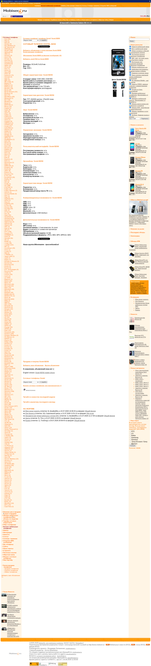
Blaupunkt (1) (9, 98)
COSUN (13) (9, 124)
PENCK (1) (8, 338)
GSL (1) (7, 210)
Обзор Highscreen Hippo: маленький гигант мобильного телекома (138, 247)
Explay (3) (8, 179)
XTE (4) (7, 488)
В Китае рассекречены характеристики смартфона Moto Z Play (138, 329)
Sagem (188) (9, 366)
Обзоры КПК (135, 241)
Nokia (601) (8, 314)
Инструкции (70, 5)
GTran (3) (8, 212)
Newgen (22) (9, 309)
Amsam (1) (8, 59)
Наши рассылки (136, 45)
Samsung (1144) (10, 368)
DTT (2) (7, 156)
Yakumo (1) (8, 490)
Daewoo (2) (8, 129)
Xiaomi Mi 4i (139, 184)
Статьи (84, 5)
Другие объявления (52, 365)
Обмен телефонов (11, 572)
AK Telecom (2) (9, 47)
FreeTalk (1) (8, 187)
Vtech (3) (7, 468)
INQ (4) (7, 253)
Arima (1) (8, 70)
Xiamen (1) (8, 480)
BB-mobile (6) (9, 82)
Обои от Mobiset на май (139, 200)
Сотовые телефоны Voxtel (34, 378)
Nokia (133, 435)
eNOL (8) (7, 171)
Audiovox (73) (9, 75)
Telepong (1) (9, 424)
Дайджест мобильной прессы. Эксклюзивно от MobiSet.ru (137, 100)
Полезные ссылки (9, 552)
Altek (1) (7, 54)
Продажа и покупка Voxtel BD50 (36, 361)
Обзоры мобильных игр (139, 67)
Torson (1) (8, 439)
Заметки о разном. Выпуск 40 (141, 389)
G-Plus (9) (8, 205)
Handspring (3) (9, 218)
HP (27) (7, 230)
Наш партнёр (8, 560)
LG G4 (137, 143)
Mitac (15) (8, 287)
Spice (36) (8, 411)
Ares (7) (7, 68)
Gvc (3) (7, 213)
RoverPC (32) (9, 363)
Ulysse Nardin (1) (10, 452)
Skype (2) (8, 398)
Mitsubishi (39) (9, 289)
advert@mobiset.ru (73, 658)
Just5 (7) (7, 258)
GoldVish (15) (9, 203)
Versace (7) (8, 460)
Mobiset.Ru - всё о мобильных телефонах (51, 643)
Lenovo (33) (8, 274)
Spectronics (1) (9, 409)
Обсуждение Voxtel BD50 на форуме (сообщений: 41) (42, 55)
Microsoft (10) (9, 286)
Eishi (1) (7, 161)
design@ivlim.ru (61, 656)
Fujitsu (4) (8, 189)
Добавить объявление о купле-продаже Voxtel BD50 (42, 50)
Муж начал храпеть (32, 411)
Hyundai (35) (9, 238)
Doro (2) (7, 152)
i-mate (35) (8, 243)
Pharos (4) (8, 340)
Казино (28, 420)
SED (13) (7, 376)
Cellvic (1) (8, 115)
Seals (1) (7, 373)
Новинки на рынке (137, 229)
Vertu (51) (8, 462)
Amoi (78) (8, 57)
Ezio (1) (7, 180)
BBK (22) (7, 80)
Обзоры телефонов (44, 20)
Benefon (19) (9, 88)
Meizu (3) (8, 282)
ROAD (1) (8, 360)
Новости (78, 5)
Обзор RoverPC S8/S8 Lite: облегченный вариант (142, 268)
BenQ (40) (8, 90)
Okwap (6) (8, 319)
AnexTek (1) (8, 60)
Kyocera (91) (9, 271)
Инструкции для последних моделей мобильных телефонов (137, 63)
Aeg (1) (7, 40)
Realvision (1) (9, 358)
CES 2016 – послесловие (139, 392)
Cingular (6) (8, 121)
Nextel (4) (8, 310)
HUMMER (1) (9, 235)
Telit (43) (7, 426)
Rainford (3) (8, 357)
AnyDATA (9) (9, 64)
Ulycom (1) (8, 450)
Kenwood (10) (9, 264)
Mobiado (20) (9, 292)
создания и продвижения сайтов (46, 656)
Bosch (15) (8, 106)
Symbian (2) (8, 416)
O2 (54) (7, 317)
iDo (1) (7, 240)
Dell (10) (7, 141)
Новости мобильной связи (140, 47)
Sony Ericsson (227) (11, 406)
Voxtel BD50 (55, 38)
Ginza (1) (8, 200)
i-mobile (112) (9, 245)
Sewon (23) (8, 385)
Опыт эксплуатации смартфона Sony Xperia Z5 (141, 372)
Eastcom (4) (8, 159)
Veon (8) (7, 457)
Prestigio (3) (8, 348)
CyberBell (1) (9, 128)
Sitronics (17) (9, 394)
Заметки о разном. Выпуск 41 (141, 376)
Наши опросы (86, 20)
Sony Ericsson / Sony (139, 442)
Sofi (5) (7, 401)
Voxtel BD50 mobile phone (45, 373)
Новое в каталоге (137, 125)
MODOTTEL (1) (10, 296)
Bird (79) (7, 95)
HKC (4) (7, 226)
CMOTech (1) (9, 123)
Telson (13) (8, 427)
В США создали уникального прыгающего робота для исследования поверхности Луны (14, 608)
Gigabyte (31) (9, 199)
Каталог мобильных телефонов (51, 5)
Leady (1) (8, 273)
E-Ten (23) (8, 175)
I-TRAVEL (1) (9, 254)
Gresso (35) (8, 207)
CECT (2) (8, 113)
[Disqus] (75, 278)
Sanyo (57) (8, 370)
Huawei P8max (140, 157)
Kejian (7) (8, 259)
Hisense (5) (8, 223)
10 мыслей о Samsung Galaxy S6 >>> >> (76, 23)
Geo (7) (7, 195)
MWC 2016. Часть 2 (141, 384)
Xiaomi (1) (8, 482)
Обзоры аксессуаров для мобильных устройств (138, 104)
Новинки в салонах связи (140, 73)
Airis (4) (7, 42)
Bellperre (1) (9, 85)
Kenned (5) (8, 263)
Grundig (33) (9, 208)
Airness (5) (8, 44)
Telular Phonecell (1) (11, 429)
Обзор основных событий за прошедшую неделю (139, 51)
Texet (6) (7, 432)
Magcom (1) (8, 279)
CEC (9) (7, 111)
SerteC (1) (8, 383)
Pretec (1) (8, 350)
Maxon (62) (8, 281)
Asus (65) (8, 72)
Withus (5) (8, 472)
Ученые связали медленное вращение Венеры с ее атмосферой (14, 623)
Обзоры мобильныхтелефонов (10, 516)
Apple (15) (8, 65)
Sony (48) (8, 404)
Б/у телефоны (70, 20)
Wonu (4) (8, 475)
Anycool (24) (9, 62)
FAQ (64, 20)
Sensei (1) (8, 381)
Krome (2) (8, 268)
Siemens (134, 439)
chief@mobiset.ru (71, 648)
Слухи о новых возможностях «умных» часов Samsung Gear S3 (141, 362)
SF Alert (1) (8, 386)
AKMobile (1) (9, 49)
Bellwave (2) (9, 87)
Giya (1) (7, 202)
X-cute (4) (8, 477)
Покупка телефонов (11, 570)
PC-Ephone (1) (9, 337)
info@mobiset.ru (77, 652)
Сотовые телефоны (10, 37)
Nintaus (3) (8, 312)
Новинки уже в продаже (12, 512)
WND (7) (7, 473)
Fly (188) (7, 185)
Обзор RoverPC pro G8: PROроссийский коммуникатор (141, 261)
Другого (134, 444)
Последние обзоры (138, 232)
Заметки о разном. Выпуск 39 (141, 396)
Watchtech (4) (9, 470)
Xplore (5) (8, 485)
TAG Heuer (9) (9, 419)
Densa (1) (8, 143)
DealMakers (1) (10, 139)
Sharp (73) (8, 388)
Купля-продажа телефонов (8, 566)
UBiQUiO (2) (9, 449)
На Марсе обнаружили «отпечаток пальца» (14, 616)
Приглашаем (135, 281)
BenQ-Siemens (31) (11, 91)
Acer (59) (8, 39)
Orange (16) (9, 327)
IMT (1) (7, 246)
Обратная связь (103, 20)
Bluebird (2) (8, 101)
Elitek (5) (7, 164)
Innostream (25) (10, 248)
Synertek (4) (9, 417)
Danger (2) (8, 134)
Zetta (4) (7, 496)
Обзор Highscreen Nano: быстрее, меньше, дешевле (141, 275)
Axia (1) (7, 78)
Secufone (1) (9, 375)
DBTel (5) (8, 138)
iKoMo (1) (8, 241)
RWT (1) (7, 365)
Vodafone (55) (9, 465)
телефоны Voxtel (44, 38)
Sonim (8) (8, 403)
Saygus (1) (8, 371)
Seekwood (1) (9, 378)
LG (132, 433)
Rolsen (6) (8, 361)
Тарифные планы (56, 20)
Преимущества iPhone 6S (140, 318)
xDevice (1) (8, 478)
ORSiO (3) (8, 329)
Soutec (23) (8, 408)
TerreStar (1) (9, 431)
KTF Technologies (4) (11, 269)
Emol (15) (8, 169)
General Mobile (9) (11, 194)
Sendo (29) (8, 380)
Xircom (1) (8, 483)
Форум (111, 20)
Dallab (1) (8, 131)
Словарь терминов (93, 5)
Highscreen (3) (9, 222)
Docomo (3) (8, 147)
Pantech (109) (9, 333)
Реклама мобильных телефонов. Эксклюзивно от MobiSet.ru (138, 94)
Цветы (27, 418)
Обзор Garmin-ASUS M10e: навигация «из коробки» (142, 254)
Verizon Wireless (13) (11, 459)
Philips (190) (9, 342)
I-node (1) (8, 251)
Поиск (133, 37)
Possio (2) (8, 345)
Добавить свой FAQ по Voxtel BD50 (36, 59)
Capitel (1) (8, 108)
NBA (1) (7, 302)
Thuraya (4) (8, 434)
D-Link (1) (8, 144)
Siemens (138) (9, 391)
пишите (138, 292)
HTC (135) (8, 231)
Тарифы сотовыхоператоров (9, 521)
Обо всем (90, 413)
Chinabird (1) (9, 118)
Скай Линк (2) (9, 506)
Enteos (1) (8, 172)
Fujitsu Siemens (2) (11, 190)
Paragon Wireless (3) (11, 335)
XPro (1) (7, 487)
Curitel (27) (8, 126)
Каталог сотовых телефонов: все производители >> (42, 385)
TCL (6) (7, 421)
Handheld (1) (9, 217)
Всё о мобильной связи (139, 49)
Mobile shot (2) (9, 294)
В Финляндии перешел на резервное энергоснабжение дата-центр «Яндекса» (13, 598)
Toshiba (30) (9, 442)
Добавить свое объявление (33, 365)
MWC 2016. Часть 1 (141, 386)
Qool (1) (7, 352)
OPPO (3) (8, 325)
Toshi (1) (7, 440)
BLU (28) (7, 100)
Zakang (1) (8, 493)
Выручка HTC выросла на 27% (140, 336)
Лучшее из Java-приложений (136, 90)
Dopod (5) (8, 151)
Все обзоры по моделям (10, 518)
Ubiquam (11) (9, 447)
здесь (131, 225)
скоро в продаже (10, 513)
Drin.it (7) (8, 154)
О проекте (94, 20)
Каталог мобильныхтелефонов (10, 527)
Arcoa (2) (8, 67)
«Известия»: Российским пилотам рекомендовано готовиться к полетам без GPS (13, 632)
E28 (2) (7, 157)
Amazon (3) (8, 55)
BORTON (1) (9, 105)
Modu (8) (7, 297)
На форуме (135, 297)
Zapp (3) (7, 495)
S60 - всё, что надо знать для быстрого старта (138, 59)
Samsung (134, 437)
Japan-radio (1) (10, 256)
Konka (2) (8, 266)
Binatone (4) (9, 93)
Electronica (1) (9, 162)
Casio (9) (7, 110)
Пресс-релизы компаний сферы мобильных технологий (138, 76)
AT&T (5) (7, 73)
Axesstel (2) (8, 77)
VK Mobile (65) (9, 464)
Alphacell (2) (9, 52)
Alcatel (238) (9, 50)
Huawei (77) (8, 233)
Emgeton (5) (9, 167)
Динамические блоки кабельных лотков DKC (42, 416)
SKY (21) (7, 396)
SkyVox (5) (8, 399)
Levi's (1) (7, 276)
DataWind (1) (9, 136)
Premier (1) (8, 347)
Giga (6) (7, 197)
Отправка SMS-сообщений (108, 5)
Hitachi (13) (8, 225)
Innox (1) (7, 250)
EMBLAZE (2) (9, 166)
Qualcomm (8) (9, 355)
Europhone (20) (10, 177)
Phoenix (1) (8, 343)
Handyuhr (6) (9, 220)
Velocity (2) (8, 455)
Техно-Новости (8, 592)
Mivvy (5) (7, 291)
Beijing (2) (8, 83)
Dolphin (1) (8, 149)
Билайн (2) (8, 500)
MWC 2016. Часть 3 (141, 382)
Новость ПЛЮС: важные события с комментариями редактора (138, 85)
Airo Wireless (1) (10, 45)
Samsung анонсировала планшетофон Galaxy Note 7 (142, 353)
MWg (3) (7, 301)
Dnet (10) (8, 146)
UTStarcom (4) (9, 454)
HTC (133, 431)
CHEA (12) (8, 116)
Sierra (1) (8, 393)
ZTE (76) (7, 498)
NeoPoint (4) (9, 307)
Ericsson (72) (9, 174)
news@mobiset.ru (71, 654)
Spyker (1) (8, 414)
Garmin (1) (8, 192)
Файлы (64, 5)
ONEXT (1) (8, 324)
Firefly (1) (8, 184)
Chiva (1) (7, 119)
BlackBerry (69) (10, 96)
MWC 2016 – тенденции (139, 380)
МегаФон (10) (9, 503)
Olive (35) (8, 320)
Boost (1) (7, 103)
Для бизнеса (30, 413)
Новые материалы (137, 368)
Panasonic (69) (9, 332)
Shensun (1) (9, 389)
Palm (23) (8, 330)
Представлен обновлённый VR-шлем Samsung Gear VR (142, 345)
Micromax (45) (9, 284)
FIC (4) (7, 182)
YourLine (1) (9, 492)
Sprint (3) (8, 413)
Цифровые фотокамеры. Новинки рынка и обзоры (138, 70)
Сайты (78, 20)
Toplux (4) (8, 437)
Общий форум (90, 411)
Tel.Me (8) (8, 422)
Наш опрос (135, 420)
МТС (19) (8, 505)
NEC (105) (8, 304)
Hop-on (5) (8, 228)
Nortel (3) (8, 315)
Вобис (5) (8, 501)
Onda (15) (8, 322)
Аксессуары (135, 236)
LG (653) (7, 278)
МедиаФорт (79, 643)
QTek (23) (8, 353)
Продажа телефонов (11, 568)
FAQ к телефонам (9, 524)
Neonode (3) (9, 306)
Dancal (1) (8, 133)
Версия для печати (30, 390)
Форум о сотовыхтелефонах (9, 557)
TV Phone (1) (9, 445)
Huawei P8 (139, 171)
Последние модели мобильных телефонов (137, 55)
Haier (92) (8, 215)
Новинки (37, 5)
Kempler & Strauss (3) (12, 261)
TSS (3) (7, 444)
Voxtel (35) (8, 467)
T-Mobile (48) (9, 436)
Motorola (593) (9, 299)
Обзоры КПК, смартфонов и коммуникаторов (139, 108)
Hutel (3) (7, 236)
